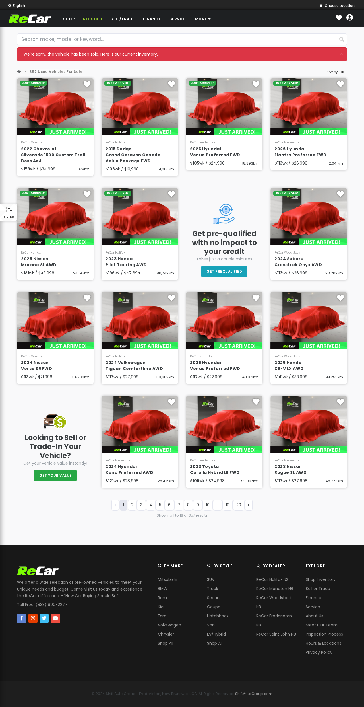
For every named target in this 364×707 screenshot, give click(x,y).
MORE (201, 19)
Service (313, 607)
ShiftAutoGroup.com (253, 693)
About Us (314, 616)
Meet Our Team (322, 625)
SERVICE (178, 19)
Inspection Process (324, 634)
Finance (313, 598)
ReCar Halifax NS (272, 579)
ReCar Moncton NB (274, 588)
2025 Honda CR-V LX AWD (289, 365)
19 (227, 505)
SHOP (69, 19)
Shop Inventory (321, 579)
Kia (161, 607)
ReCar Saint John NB (276, 634)
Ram (162, 598)
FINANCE (152, 19)
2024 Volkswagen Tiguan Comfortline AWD (134, 365)
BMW (162, 588)
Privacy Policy (319, 652)
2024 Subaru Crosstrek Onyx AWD (298, 262)
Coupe (213, 607)
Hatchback (218, 616)
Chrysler (166, 634)
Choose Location (340, 5)
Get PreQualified (224, 271)
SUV (210, 579)
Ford (162, 616)
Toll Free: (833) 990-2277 (42, 604)
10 (208, 505)
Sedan (213, 598)
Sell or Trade (318, 588)
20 (238, 505)
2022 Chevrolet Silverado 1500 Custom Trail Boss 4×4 (53, 155)
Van (211, 625)
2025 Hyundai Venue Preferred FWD (215, 365)
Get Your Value (55, 475)
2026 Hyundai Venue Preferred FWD (215, 152)
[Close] (341, 54)
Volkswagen (169, 625)
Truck (212, 588)
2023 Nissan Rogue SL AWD (290, 469)
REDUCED (92, 19)
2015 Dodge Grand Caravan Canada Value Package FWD (133, 155)
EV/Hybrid (216, 634)
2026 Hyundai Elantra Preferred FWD (300, 152)
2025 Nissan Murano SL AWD (39, 262)
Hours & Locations (323, 643)
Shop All (165, 643)
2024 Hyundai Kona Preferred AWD (129, 469)
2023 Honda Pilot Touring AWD (126, 262)
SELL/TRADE (123, 19)
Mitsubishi (167, 579)
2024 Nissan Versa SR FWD (36, 365)
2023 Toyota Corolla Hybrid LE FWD (215, 469)
